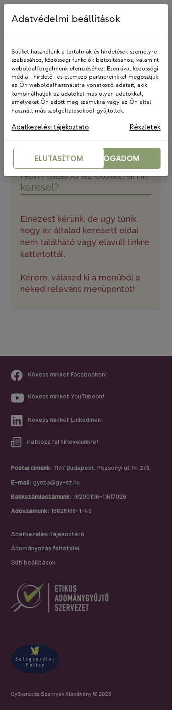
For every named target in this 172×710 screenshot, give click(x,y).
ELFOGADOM (115, 159)
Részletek (145, 127)
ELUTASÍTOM (58, 159)
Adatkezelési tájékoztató (50, 127)
